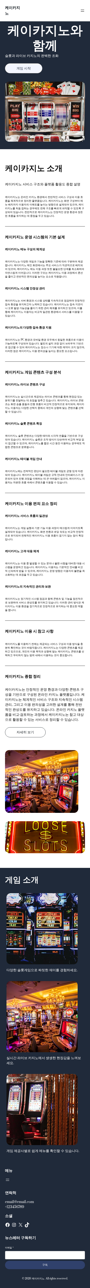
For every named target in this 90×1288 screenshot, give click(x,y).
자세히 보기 (25, 732)
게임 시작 (24, 68)
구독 (45, 1264)
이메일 (9, 1247)
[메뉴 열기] (82, 10)
